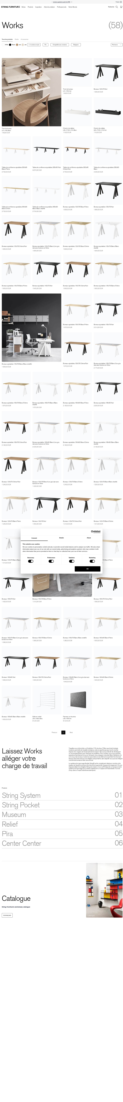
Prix (45, 44)
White (6, 44)
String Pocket (20, 805)
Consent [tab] (34, 538)
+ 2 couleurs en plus (33, 44)
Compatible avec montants (60, 44)
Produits (30, 7)
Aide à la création (49, 7)
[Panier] (121, 7)
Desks (17, 39)
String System (21, 795)
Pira (7, 834)
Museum (14, 814)
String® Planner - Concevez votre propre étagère (62, 1)
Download (7, 915)
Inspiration (38, 7)
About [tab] (89, 537)
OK (87, 569)
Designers (75, 44)
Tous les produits (7, 39)
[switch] (51, 561)
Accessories (24, 39)
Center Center (21, 843)
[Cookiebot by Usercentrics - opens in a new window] (92, 531)
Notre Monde (73, 7)
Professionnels (61, 7)
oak (20, 44)
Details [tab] (61, 537)
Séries (23, 7)
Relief (10, 824)
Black (13, 44)
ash (25, 44)
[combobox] (117, 44)
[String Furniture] (10, 6)
